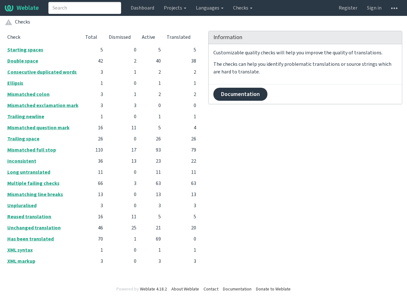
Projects (173, 7)
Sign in (374, 7)
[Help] (394, 8)
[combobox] (84, 8)
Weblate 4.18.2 (153, 289)
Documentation (240, 94)
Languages (208, 7)
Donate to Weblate (273, 289)
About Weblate (185, 289)
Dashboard (142, 7)
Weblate (28, 7)
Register (348, 7)
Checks (241, 7)
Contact (211, 289)
